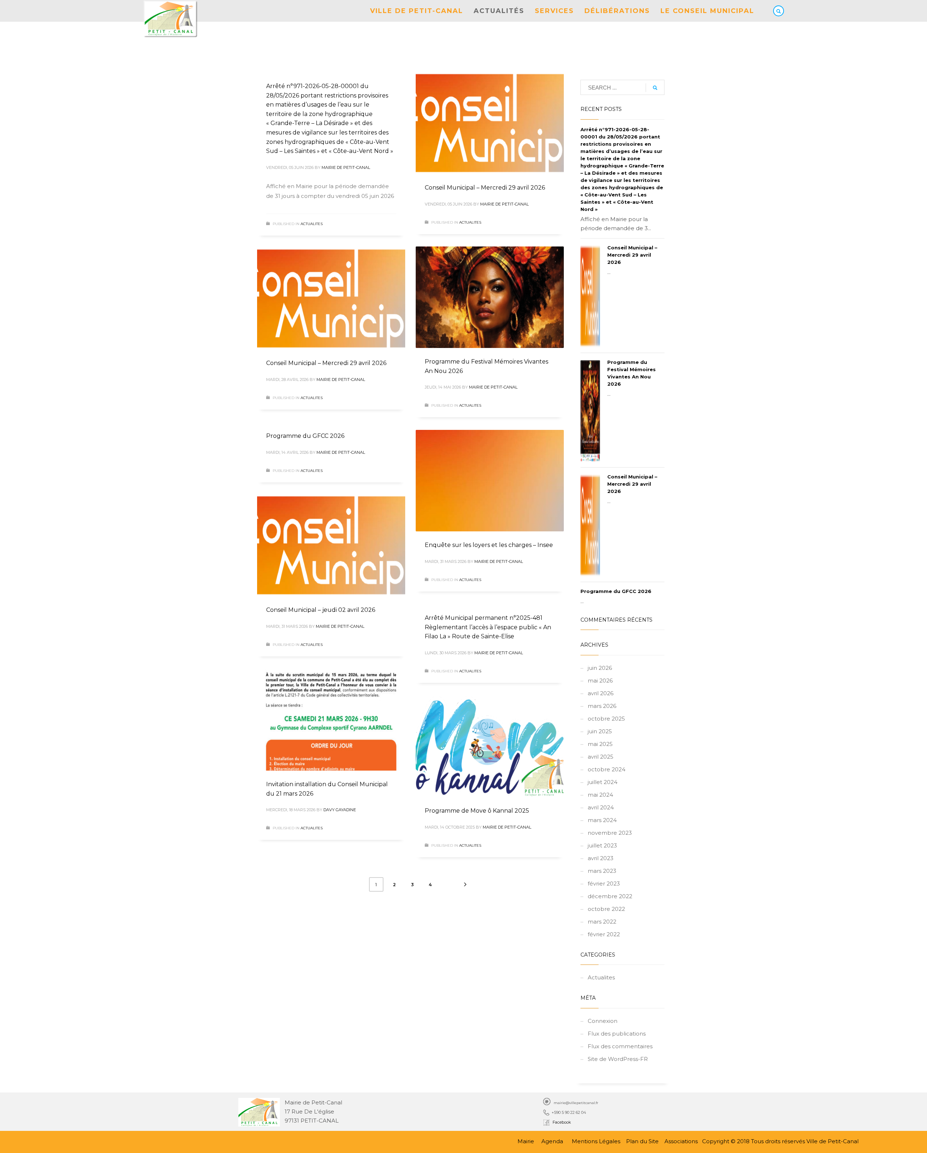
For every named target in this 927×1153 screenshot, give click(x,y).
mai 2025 (600, 744)
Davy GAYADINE (339, 809)
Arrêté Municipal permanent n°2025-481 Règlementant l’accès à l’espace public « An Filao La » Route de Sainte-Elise (488, 627)
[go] (655, 87)
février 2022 (604, 934)
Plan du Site (642, 1141)
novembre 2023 (610, 832)
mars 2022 (602, 921)
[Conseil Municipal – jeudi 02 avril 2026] (331, 545)
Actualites (312, 223)
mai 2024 (600, 794)
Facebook (560, 1122)
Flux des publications (617, 1033)
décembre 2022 (610, 896)
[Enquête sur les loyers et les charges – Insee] (489, 480)
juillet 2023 (602, 845)
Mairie (525, 1141)
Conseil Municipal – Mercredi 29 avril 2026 (485, 187)
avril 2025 (600, 756)
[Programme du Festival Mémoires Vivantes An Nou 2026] (489, 297)
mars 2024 (602, 820)
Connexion (602, 1020)
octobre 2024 (606, 769)
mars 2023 (602, 870)
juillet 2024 (602, 782)
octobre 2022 (606, 908)
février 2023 (604, 883)
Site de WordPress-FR (618, 1058)
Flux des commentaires (620, 1046)
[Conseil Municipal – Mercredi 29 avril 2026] (489, 123)
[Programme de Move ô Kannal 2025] (489, 746)
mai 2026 (600, 680)
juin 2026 (600, 667)
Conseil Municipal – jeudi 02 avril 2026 (320, 609)
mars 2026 (602, 705)
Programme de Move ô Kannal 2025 (477, 810)
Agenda (552, 1141)
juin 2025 (600, 731)
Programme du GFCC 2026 (305, 435)
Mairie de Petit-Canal (346, 167)
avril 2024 (601, 807)
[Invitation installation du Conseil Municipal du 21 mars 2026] (331, 720)
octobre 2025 (606, 718)
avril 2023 (600, 858)
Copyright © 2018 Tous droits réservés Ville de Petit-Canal (780, 1141)
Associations (681, 1141)
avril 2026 (600, 693)
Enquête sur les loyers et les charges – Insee (489, 545)
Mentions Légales (597, 1141)
